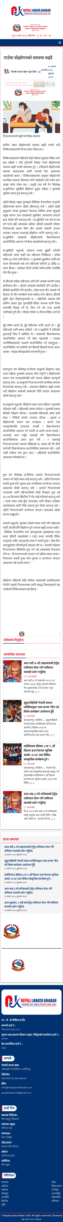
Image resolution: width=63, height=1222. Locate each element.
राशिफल (55, 1201)
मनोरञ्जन (55, 1190)
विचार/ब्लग (57, 1186)
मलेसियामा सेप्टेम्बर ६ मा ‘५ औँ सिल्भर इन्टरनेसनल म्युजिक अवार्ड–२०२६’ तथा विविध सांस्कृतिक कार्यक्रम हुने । (39, 753)
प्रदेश (54, 1182)
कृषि (3, 1205)
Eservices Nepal (33, 1219)
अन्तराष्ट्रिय (56, 1194)
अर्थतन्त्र (4, 1186)
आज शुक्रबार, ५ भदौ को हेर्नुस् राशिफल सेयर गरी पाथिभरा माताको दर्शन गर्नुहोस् (31, 905)
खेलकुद (4, 1194)
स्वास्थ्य (4, 1190)
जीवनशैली (56, 1197)
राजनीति (5, 1197)
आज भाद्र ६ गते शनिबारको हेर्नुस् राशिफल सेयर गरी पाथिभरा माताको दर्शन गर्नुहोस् (40, 798)
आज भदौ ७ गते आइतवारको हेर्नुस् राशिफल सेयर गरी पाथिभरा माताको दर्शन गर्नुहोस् (41, 668)
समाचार (4, 1182)
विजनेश (4, 1201)
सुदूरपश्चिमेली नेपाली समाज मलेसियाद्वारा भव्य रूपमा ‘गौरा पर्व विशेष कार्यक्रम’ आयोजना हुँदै (41, 707)
